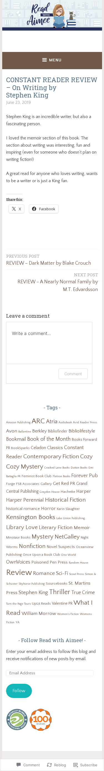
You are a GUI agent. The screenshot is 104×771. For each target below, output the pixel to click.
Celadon (38, 447)
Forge (10, 484)
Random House (78, 562)
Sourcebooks (56, 583)
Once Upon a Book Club (41, 555)
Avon (11, 431)
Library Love (22, 527)
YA (17, 622)
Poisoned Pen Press (49, 562)
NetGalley (67, 537)
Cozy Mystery (24, 466)
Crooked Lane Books (57, 467)
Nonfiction (32, 546)
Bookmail (16, 439)
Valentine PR (62, 603)
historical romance (23, 509)
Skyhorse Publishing (32, 583)
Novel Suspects (61, 547)
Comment (73, 373)
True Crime (83, 592)
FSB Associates (27, 484)
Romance (44, 573)
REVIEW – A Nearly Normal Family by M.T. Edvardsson (57, 282)
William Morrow (39, 613)
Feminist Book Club (37, 476)
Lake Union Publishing (70, 518)
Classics (55, 447)
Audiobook (65, 422)
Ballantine (24, 431)
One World (68, 555)
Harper (83, 491)
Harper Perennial (25, 500)
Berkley (39, 431)
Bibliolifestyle (82, 431)
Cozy (86, 456)
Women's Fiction (68, 614)
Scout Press (76, 574)
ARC (38, 421)
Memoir (82, 527)
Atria (51, 422)
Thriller (59, 592)
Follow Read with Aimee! (52, 640)
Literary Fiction (56, 527)
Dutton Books (79, 467)
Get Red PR (64, 483)
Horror (48, 508)
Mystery (43, 536)
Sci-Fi (62, 573)
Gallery (46, 484)
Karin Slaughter (68, 509)
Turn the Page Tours (18, 603)
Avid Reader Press (85, 422)
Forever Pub (84, 476)
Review (19, 572)
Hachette (68, 492)
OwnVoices (18, 562)
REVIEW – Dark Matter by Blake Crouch (48, 259)
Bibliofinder (57, 431)
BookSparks (20, 448)
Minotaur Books (18, 537)
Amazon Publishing (18, 422)
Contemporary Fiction (51, 456)
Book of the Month (49, 439)
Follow (18, 690)
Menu (55, 60)
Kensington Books (30, 517)
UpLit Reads (41, 603)
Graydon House (50, 492)
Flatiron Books (61, 476)
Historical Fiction (65, 500)
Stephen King (33, 592)
